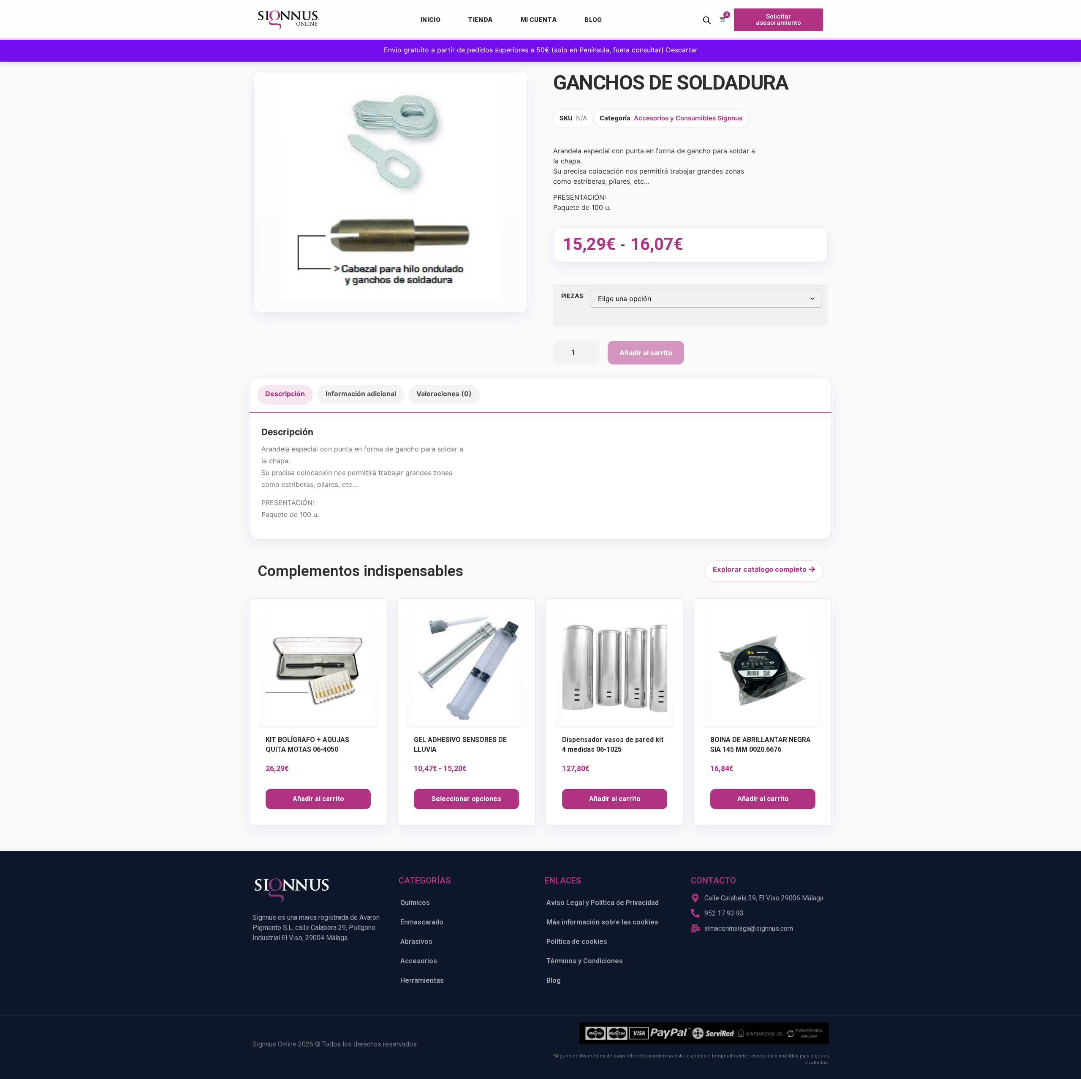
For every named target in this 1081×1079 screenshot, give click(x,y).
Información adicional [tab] (361, 393)
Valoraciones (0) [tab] (444, 393)
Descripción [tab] (285, 393)
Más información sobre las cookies (602, 922)
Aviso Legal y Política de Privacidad (602, 903)
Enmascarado (421, 922)
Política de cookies (576, 942)
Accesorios (418, 961)
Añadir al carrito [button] (318, 799)
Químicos (415, 903)
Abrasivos (416, 942)
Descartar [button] (682, 50)
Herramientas (422, 980)
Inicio (430, 19)
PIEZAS (572, 296)
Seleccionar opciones (466, 799)
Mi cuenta (539, 19)
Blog (593, 19)
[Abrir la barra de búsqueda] (707, 20)
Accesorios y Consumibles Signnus (688, 118)
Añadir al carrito (645, 352)
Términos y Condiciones (584, 961)
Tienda (480, 19)
